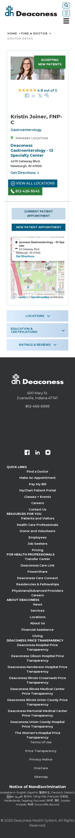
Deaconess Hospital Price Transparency (37, 647)
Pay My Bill (37, 484)
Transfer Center (37, 559)
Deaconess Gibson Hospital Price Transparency (37, 658)
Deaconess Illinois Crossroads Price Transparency (37, 680)
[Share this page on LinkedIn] (33, 95)
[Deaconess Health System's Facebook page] (27, 453)
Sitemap (41, 777)
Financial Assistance (37, 630)
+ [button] (16, 242)
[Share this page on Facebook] (27, 95)
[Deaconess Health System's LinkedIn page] (37, 453)
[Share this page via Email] (47, 95)
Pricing (37, 550)
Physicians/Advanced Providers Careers (37, 593)
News (37, 604)
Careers (37, 503)
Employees (37, 537)
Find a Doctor (37, 471)
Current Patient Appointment (38, 214)
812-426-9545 (27, 191)
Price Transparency (40, 751)
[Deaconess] (33, 11)
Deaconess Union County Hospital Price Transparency (37, 724)
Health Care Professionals (37, 525)
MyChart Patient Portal (37, 490)
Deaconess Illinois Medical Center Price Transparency (37, 691)
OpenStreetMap (40, 297)
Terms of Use (41, 742)
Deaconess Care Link (37, 565)
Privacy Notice (40, 759)
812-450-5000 (37, 406)
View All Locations (35, 183)
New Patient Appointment (38, 227)
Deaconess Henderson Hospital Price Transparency (37, 669)
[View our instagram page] (47, 453)
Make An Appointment (37, 478)
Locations (37, 617)
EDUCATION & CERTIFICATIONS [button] (24, 330)
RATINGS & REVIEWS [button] (35, 345)
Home (12, 33)
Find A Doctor (34, 33)
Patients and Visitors (37, 518)
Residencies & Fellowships (37, 584)
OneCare (41, 768)
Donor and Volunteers (37, 531)
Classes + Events (37, 497)
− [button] (16, 248)
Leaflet (22, 297)
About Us (37, 623)
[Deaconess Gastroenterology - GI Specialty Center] (47, 266)
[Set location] (66, 13)
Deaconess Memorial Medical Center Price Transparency (37, 713)
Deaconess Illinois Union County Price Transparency (37, 702)
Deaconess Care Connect (37, 578)
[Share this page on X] (40, 95)
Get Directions (26, 172)
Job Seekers (37, 544)
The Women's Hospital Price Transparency (37, 735)
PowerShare (38, 572)
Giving (37, 636)
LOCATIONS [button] (35, 316)
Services (37, 610)
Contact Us (37, 509)
